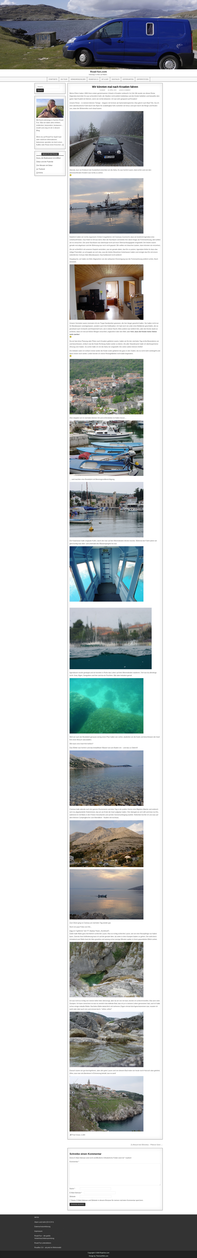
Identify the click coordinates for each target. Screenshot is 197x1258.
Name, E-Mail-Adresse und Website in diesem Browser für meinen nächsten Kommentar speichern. (107, 1200)
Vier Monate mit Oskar (44, 165)
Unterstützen (142, 79)
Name (72, 1188)
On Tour (64, 79)
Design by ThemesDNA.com (98, 1256)
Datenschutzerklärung (42, 1226)
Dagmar (102, 90)
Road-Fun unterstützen (42, 1243)
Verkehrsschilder (78, 79)
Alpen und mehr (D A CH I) (44, 1222)
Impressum (38, 1231)
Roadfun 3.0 (93, 79)
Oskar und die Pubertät (44, 162)
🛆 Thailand (40, 169)
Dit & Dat (105, 79)
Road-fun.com (98, 71)
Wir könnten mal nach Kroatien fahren (115, 86)
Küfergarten (128, 79)
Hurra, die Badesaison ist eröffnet (48, 158)
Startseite (53, 79)
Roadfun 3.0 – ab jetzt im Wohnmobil (47, 1247)
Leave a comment (125, 90)
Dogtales (115, 79)
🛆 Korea (39, 173)
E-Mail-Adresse (76, 1193)
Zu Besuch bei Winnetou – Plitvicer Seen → (147, 1145)
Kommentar (74, 1162)
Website (73, 1196)
